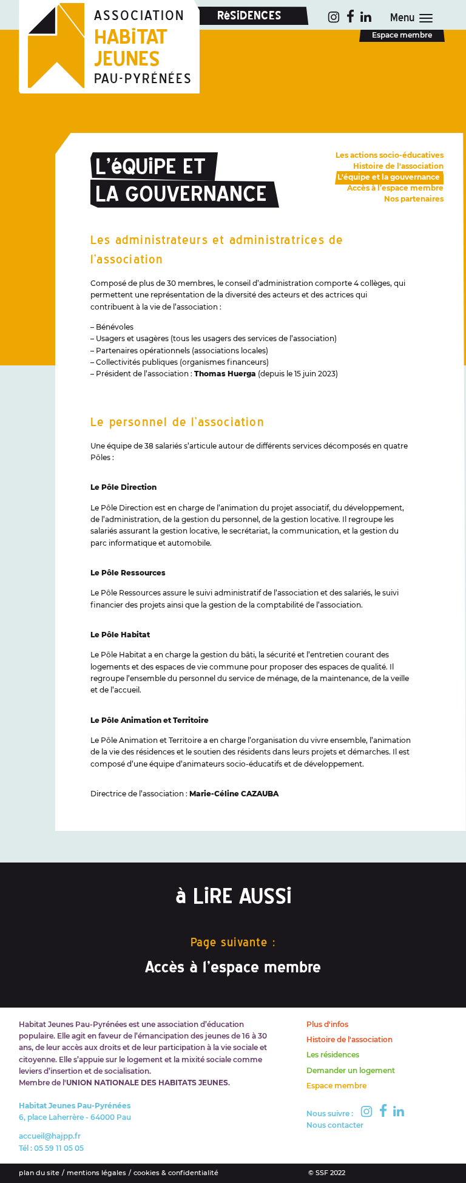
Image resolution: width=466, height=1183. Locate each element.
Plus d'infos (327, 1024)
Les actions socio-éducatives (390, 155)
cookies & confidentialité (175, 1173)
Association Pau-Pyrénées (143, 47)
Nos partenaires (414, 198)
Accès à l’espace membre (233, 967)
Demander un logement (350, 1070)
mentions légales (96, 1173)
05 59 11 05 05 (59, 1148)
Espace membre (402, 34)
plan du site (39, 1173)
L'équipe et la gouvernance (388, 176)
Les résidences (332, 1054)
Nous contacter (334, 1125)
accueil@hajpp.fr (50, 1136)
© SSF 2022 (326, 1173)
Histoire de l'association (398, 166)
